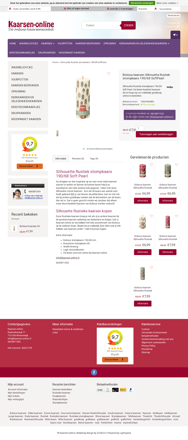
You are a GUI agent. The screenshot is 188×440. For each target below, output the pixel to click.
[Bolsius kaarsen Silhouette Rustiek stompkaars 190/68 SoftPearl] (83, 97)
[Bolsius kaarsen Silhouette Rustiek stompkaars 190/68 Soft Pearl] (14, 228)
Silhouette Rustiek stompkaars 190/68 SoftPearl (83, 62)
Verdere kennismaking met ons (157, 339)
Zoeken (128, 25)
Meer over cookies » (167, 3)
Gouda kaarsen (115, 413)
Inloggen (172, 23)
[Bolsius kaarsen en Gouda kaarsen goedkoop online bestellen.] (31, 25)
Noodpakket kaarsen (72, 52)
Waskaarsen (16, 419)
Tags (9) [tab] (94, 158)
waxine (117, 422)
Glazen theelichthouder (94, 413)
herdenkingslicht (141, 419)
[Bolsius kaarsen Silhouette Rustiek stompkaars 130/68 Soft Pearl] (142, 222)
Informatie (143, 200)
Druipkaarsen (46, 52)
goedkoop (79, 419)
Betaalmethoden (150, 336)
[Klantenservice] (27, 192)
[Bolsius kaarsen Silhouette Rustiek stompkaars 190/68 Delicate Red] (167, 222)
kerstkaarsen (70, 422)
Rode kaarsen (32, 416)
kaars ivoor (56, 422)
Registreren (171, 26)
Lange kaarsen (15, 416)
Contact (146, 329)
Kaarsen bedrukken (62, 389)
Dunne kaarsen (51, 413)
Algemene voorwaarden (154, 342)
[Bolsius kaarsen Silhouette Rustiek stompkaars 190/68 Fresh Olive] (142, 273)
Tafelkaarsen (134, 416)
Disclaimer (147, 349)
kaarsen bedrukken (88, 43)
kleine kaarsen (85, 422)
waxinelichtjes (130, 422)
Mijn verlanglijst (16, 399)
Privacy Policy (149, 346)
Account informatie (18, 389)
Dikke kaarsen (35, 413)
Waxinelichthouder (33, 419)
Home (12, 43)
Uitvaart (176, 416)
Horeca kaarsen (133, 413)
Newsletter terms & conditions (68, 329)
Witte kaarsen (65, 419)
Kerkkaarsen (170, 413)
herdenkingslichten (162, 419)
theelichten (107, 422)
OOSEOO (101, 433)
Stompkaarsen (60, 402)
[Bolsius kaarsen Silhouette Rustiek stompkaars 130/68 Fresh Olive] (167, 170)
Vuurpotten (65, 43)
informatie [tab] (60, 158)
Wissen (15, 218)
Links (55, 332)
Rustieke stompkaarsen (81, 416)
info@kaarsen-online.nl (67, 258)
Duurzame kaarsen (71, 413)
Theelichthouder (162, 416)
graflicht (115, 419)
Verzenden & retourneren (154, 332)
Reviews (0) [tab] (78, 158)
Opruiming (110, 43)
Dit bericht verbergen (142, 3)
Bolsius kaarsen (18, 413)
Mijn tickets (14, 396)
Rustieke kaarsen (61, 393)
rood (97, 422)
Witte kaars (51, 419)
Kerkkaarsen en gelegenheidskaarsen (143, 43)
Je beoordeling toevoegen (99, 149)
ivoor (175, 419)
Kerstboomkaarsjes (22, 52)
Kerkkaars (158, 413)
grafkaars (90, 419)
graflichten (126, 419)
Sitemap (146, 352)
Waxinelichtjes (28, 43)
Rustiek (44, 416)
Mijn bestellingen (16, 393)
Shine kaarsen (102, 416)
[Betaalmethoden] (116, 390)
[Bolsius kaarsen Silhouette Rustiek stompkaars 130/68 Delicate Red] (142, 170)
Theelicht (147, 416)
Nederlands (173, 15)
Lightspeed (125, 433)
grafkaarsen (103, 419)
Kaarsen (47, 43)
